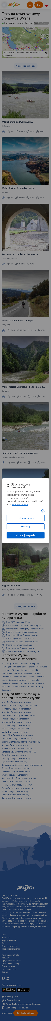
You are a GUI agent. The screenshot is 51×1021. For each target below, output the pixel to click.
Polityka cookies (20, 504)
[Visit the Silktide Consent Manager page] (42, 511)
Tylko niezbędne (25, 518)
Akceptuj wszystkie (25, 535)
